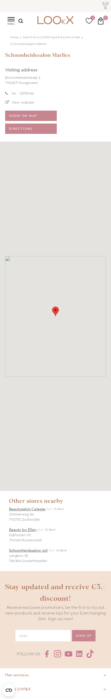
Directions (21, 128)
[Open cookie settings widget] (9, 690)
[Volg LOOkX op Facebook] (47, 654)
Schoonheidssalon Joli (28, 550)
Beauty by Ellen (22, 530)
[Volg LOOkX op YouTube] (68, 654)
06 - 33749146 (23, 93)
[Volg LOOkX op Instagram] (57, 654)
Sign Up (84, 635)
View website (23, 102)
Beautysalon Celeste (27, 509)
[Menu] (10, 21)
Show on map (23, 115)
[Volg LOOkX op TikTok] (90, 654)
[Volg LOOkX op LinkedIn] (79, 654)
